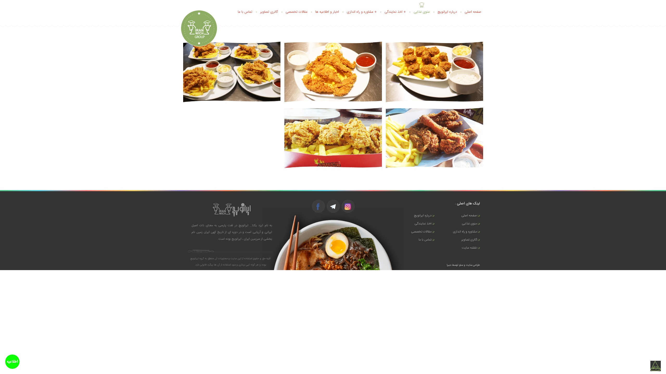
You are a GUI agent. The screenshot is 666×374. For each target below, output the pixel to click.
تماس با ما (245, 12)
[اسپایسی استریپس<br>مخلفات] (231, 71)
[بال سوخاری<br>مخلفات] (333, 137)
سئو (461, 265)
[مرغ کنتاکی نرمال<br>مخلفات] (434, 137)
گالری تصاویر (269, 12)
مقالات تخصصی (297, 12)
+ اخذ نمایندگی (395, 12)
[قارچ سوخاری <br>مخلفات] (434, 71)
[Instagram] (347, 206)
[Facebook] (318, 206)
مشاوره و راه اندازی (465, 231)
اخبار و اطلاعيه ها (327, 12)
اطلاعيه (12, 361)
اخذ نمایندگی (422, 223)
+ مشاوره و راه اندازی (362, 12)
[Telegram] (333, 206)
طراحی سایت (472, 265)
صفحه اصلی (473, 12)
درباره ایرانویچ (447, 12)
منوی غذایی (422, 12)
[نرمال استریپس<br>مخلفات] (333, 71)
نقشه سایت (469, 247)
